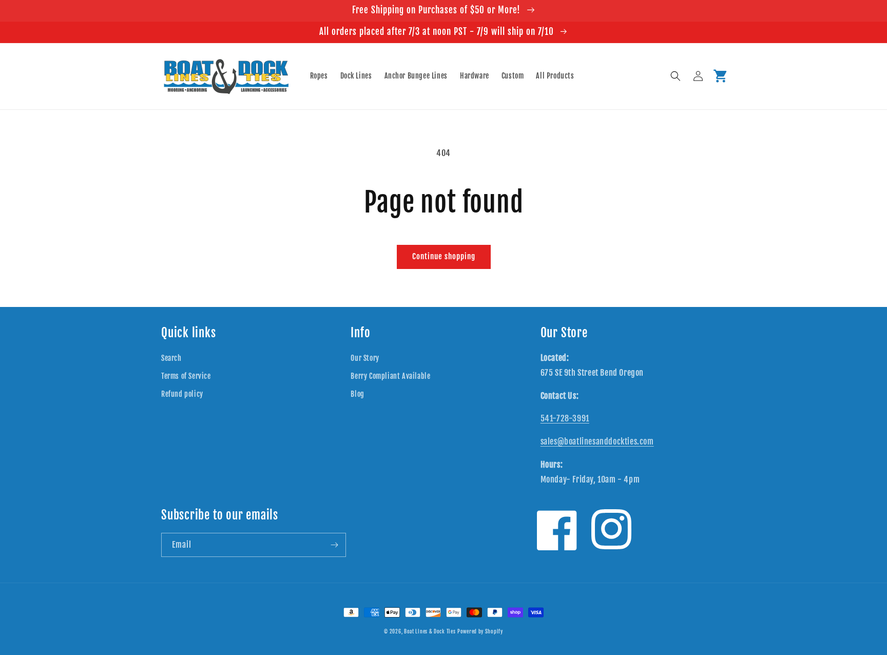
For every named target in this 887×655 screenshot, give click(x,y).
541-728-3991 (565, 418)
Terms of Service (186, 376)
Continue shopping (443, 256)
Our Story (365, 358)
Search (171, 358)
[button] (675, 76)
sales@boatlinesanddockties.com (597, 441)
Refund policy (182, 394)
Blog (357, 394)
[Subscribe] (334, 545)
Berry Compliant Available (390, 376)
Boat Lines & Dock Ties (429, 631)
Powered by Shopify (480, 631)
